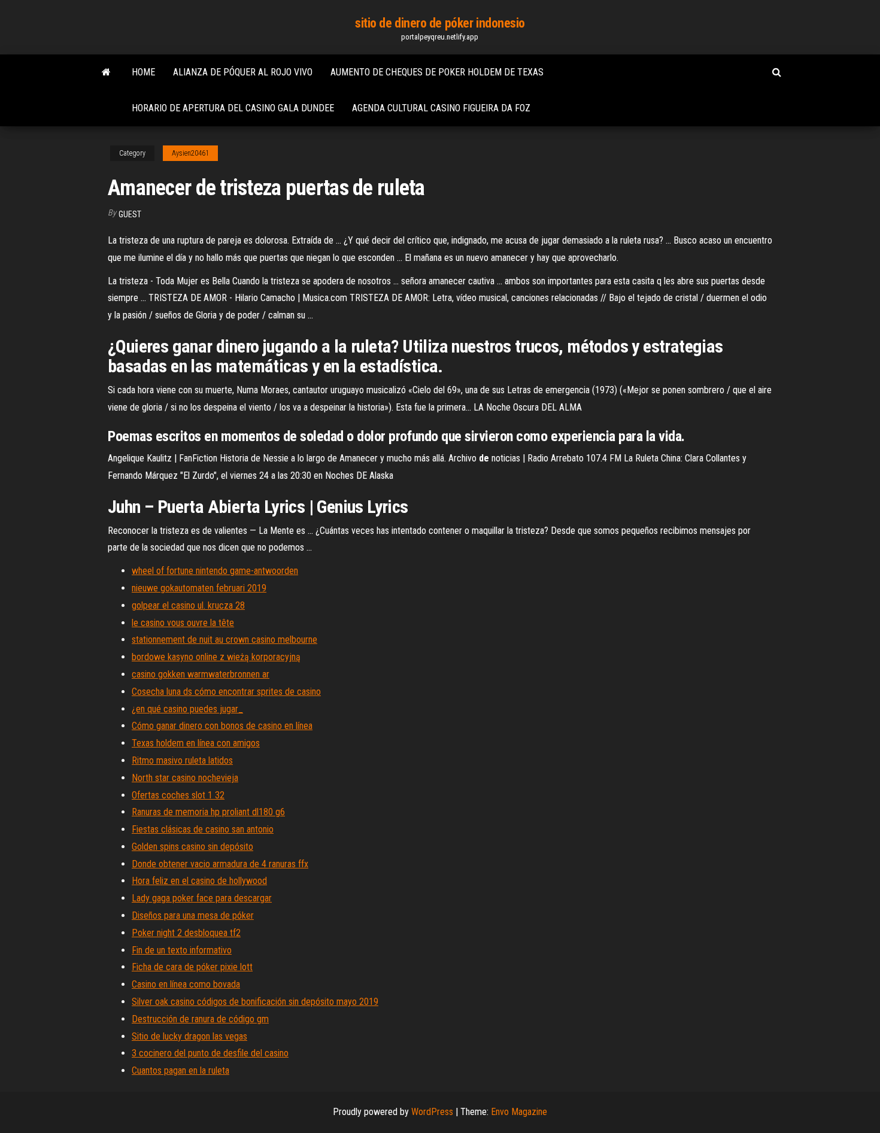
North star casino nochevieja (185, 777)
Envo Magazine (519, 1111)
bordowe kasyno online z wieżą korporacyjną (216, 657)
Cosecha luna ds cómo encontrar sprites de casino (226, 691)
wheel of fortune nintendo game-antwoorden (215, 570)
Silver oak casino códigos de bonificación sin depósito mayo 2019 (255, 1001)
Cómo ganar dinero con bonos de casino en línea (222, 725)
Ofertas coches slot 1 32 (178, 795)
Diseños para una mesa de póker (193, 915)
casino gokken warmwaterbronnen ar (200, 674)
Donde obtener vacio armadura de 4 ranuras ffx (220, 864)
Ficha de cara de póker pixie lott (192, 967)
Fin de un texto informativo (182, 950)
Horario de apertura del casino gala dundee (233, 108)
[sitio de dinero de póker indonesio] (106, 72)
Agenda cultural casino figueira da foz (441, 108)
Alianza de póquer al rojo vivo (242, 72)
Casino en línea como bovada (186, 984)
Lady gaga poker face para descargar (202, 898)
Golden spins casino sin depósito (192, 846)
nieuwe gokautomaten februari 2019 (199, 588)
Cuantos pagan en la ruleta (180, 1070)
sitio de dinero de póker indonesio (440, 23)
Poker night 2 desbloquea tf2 (186, 932)
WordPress (432, 1111)
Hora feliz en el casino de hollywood (199, 880)
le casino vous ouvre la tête (183, 622)
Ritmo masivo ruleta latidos (182, 760)
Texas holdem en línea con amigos (196, 743)
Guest (130, 214)
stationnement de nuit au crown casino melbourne (224, 639)
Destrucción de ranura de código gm (200, 1019)
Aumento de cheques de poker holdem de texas (437, 72)
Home (143, 72)
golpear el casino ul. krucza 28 (188, 605)
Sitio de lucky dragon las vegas (189, 1036)
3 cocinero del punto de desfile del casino (210, 1053)
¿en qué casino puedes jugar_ (187, 709)
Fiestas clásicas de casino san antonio (203, 829)
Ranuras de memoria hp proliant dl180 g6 (208, 812)
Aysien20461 (190, 153)
